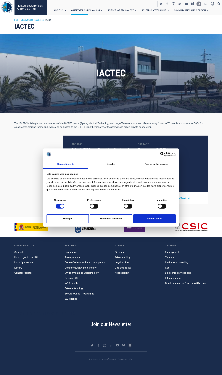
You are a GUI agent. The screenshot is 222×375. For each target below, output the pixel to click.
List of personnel (23, 262)
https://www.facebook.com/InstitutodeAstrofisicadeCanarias (167, 4)
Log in (212, 4)
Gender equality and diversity (81, 267)
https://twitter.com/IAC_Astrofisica (161, 4)
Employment (172, 252)
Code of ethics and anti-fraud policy (85, 262)
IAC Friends (71, 298)
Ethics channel (173, 278)
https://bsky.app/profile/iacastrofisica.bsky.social (192, 4)
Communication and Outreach (190, 10)
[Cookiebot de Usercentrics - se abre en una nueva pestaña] (162, 154)
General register (23, 272)
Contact (18, 252)
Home (16, 20)
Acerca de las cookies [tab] (156, 164)
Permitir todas (154, 218)
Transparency (72, 257)
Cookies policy (123, 267)
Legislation (71, 252)
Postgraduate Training (154, 10)
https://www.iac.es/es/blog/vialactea (199, 4)
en (205, 4)
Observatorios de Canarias (85, 10)
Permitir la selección (111, 218)
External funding (74, 288)
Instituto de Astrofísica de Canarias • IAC (30, 7)
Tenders (169, 257)
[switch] (94, 206)
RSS (167, 267)
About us (58, 10)
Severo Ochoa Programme (79, 293)
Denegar (67, 218)
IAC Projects (71, 283)
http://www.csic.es (191, 227)
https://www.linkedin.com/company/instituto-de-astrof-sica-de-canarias (180, 4)
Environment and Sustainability (82, 272)
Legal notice (122, 262)
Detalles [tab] (111, 164)
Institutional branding (176, 262)
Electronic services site (178, 272)
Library (18, 267)
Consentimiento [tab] (65, 164)
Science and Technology (121, 10)
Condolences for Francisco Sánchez (185, 283)
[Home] (7, 7)
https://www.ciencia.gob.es (31, 227)
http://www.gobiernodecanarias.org (85, 227)
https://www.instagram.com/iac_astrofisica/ (173, 4)
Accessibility (122, 272)
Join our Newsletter (111, 324)
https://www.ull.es (135, 227)
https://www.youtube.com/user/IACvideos (186, 4)
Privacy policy (122, 257)
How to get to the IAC (26, 257)
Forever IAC (71, 278)
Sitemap (119, 252)
